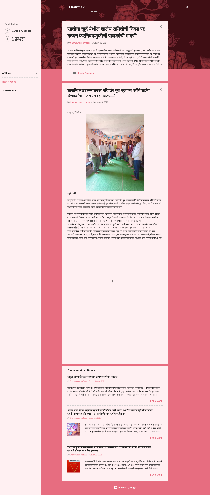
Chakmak (77, 7)
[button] (161, 27)
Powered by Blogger (127, 487)
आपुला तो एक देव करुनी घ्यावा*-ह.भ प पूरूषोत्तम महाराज (92, 376)
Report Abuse (9, 81)
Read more (156, 401)
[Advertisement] (180, 64)
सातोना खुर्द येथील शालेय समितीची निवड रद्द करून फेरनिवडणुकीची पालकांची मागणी (106, 32)
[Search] (187, 7)
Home (94, 11)
